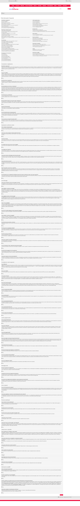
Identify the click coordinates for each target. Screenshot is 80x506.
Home (13, 5)
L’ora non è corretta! (4, 32)
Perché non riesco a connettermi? (6, 24)
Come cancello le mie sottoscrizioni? (37, 46)
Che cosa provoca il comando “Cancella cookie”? (8, 27)
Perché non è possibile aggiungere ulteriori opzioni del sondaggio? (10, 44)
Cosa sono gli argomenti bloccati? (6, 59)
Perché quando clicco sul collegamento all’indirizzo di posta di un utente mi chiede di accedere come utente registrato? (16, 37)
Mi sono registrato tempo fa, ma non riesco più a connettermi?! (10, 25)
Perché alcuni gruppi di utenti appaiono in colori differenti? (40, 25)
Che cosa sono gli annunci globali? (6, 57)
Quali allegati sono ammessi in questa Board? (39, 49)
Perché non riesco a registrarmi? (6, 22)
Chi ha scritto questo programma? (37, 53)
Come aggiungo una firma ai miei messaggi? (7, 42)
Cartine (39, 5)
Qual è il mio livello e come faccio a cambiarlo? (8, 36)
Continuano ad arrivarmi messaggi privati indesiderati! (40, 30)
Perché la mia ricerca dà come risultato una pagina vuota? (40, 39)
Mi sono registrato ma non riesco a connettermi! (8, 23)
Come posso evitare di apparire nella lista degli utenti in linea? (10, 31)
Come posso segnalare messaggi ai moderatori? (8, 48)
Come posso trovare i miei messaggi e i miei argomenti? (40, 41)
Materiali (65, 5)
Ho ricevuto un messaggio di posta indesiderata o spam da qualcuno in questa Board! (44, 31)
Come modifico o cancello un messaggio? (7, 41)
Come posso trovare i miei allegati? (37, 50)
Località (17, 5)
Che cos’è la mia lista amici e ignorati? (38, 34)
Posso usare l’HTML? (4, 54)
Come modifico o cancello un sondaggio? (7, 45)
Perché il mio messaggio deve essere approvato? (8, 50)
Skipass (44, 5)
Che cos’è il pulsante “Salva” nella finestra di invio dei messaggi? (10, 49)
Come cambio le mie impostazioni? (6, 30)
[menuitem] (16, 1)
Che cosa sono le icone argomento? (6, 60)
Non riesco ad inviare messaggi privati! (38, 29)
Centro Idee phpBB (41, 475)
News (55, 5)
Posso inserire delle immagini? (5, 56)
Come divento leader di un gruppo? (37, 24)
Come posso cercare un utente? (37, 40)
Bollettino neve (29, 5)
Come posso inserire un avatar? (6, 35)
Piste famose (50, 5)
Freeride (59, 5)
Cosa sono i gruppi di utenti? (36, 22)
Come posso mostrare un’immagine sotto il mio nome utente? (10, 34)
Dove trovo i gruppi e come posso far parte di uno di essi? (40, 23)
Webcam (22, 5)
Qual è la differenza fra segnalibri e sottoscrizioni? (39, 44)
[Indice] (14, 9)
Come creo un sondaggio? (5, 43)
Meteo (35, 5)
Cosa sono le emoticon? (5, 55)
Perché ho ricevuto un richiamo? (6, 47)
